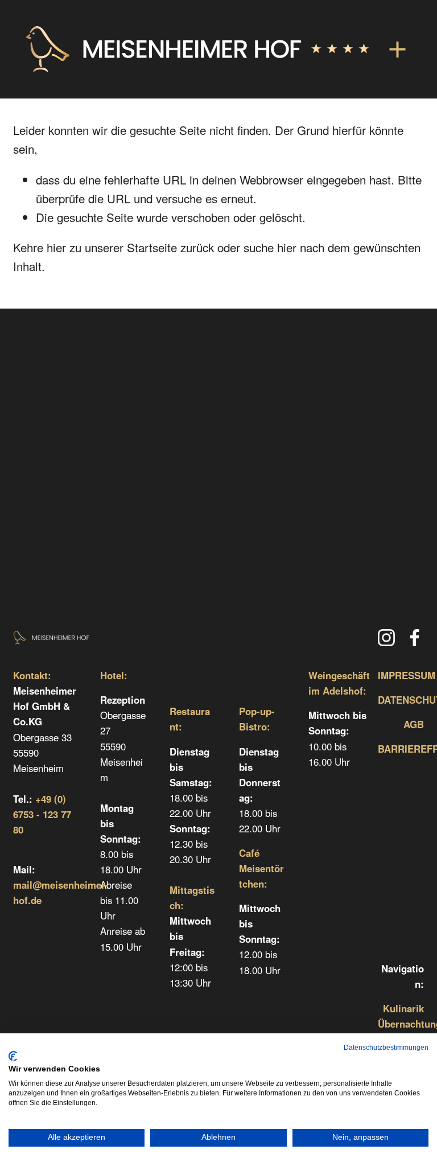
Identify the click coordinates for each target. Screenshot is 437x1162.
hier (56, 247)
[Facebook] (415, 638)
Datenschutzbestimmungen (386, 1048)
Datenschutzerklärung (218, 589)
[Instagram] (386, 638)
